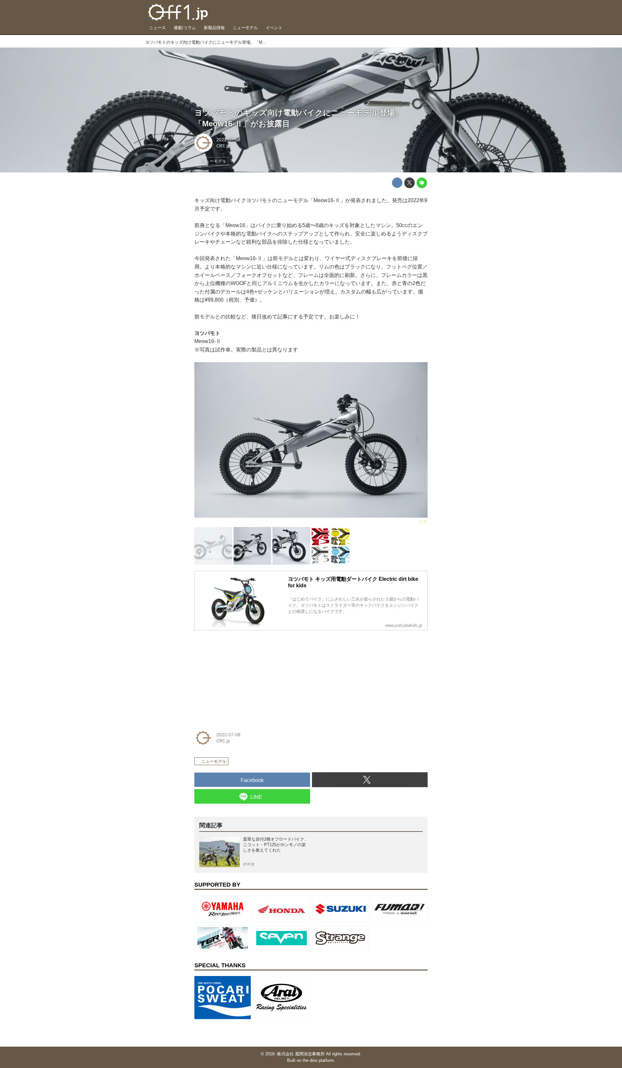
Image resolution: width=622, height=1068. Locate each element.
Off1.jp (223, 145)
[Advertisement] (243, 676)
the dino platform (318, 1060)
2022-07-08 (228, 139)
